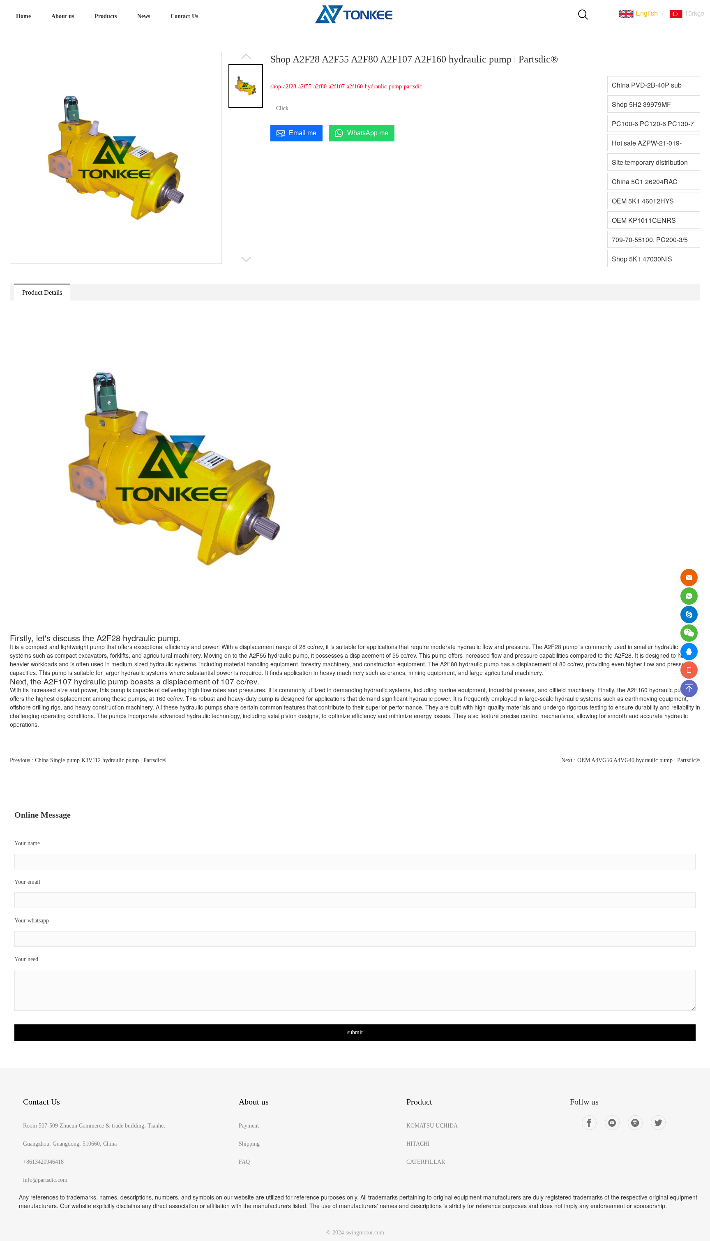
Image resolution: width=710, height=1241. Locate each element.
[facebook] (589, 1122)
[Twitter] (658, 1122)
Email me (302, 132)
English (646, 13)
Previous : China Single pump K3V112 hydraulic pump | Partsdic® (88, 760)
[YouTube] (612, 1122)
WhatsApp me (367, 132)
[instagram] (635, 1122)
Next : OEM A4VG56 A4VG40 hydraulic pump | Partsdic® (630, 760)
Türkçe (693, 13)
